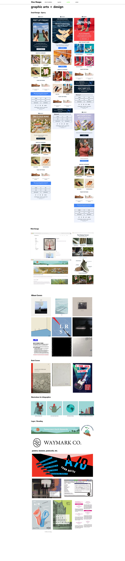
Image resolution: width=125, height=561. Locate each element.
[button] (41, 306)
